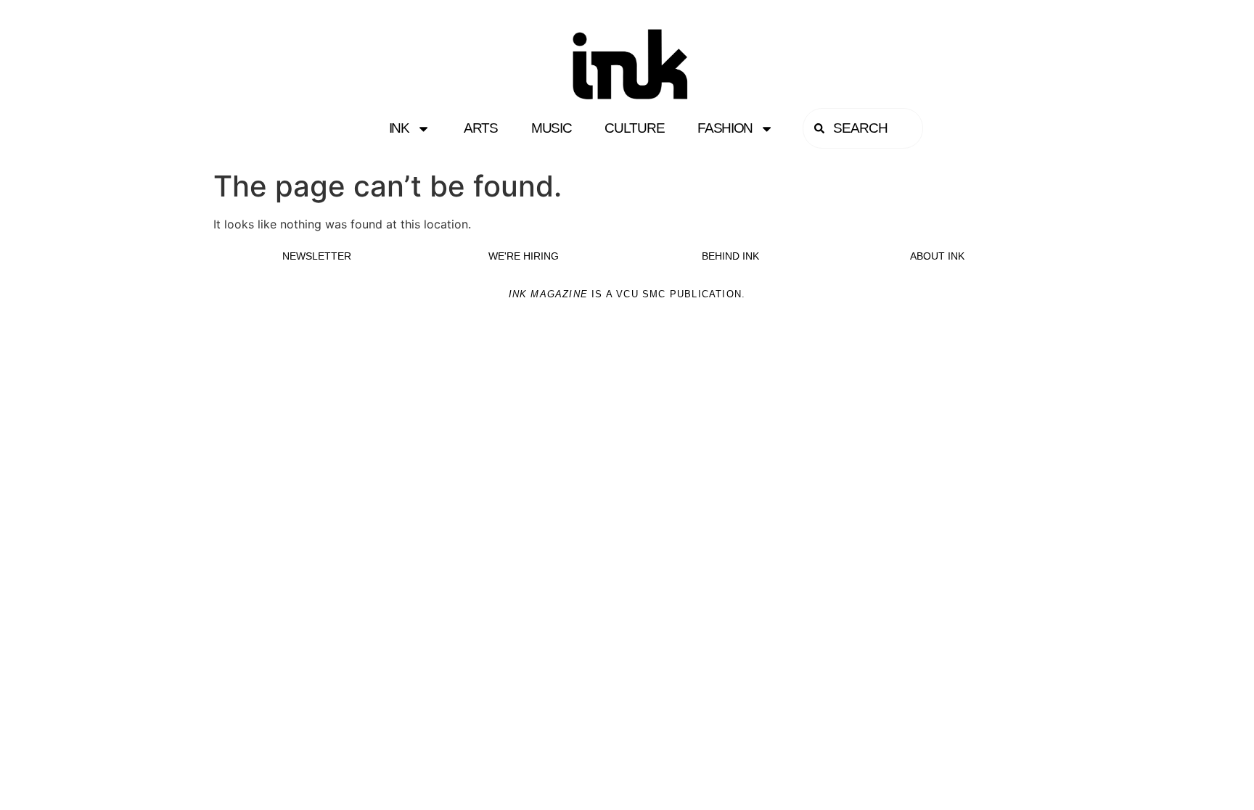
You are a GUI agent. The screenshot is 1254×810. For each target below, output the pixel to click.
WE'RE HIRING (523, 256)
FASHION (725, 128)
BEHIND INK (730, 256)
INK (399, 128)
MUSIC (551, 128)
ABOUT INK (937, 256)
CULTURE (634, 128)
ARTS (481, 128)
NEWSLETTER (316, 256)
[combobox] (863, 128)
